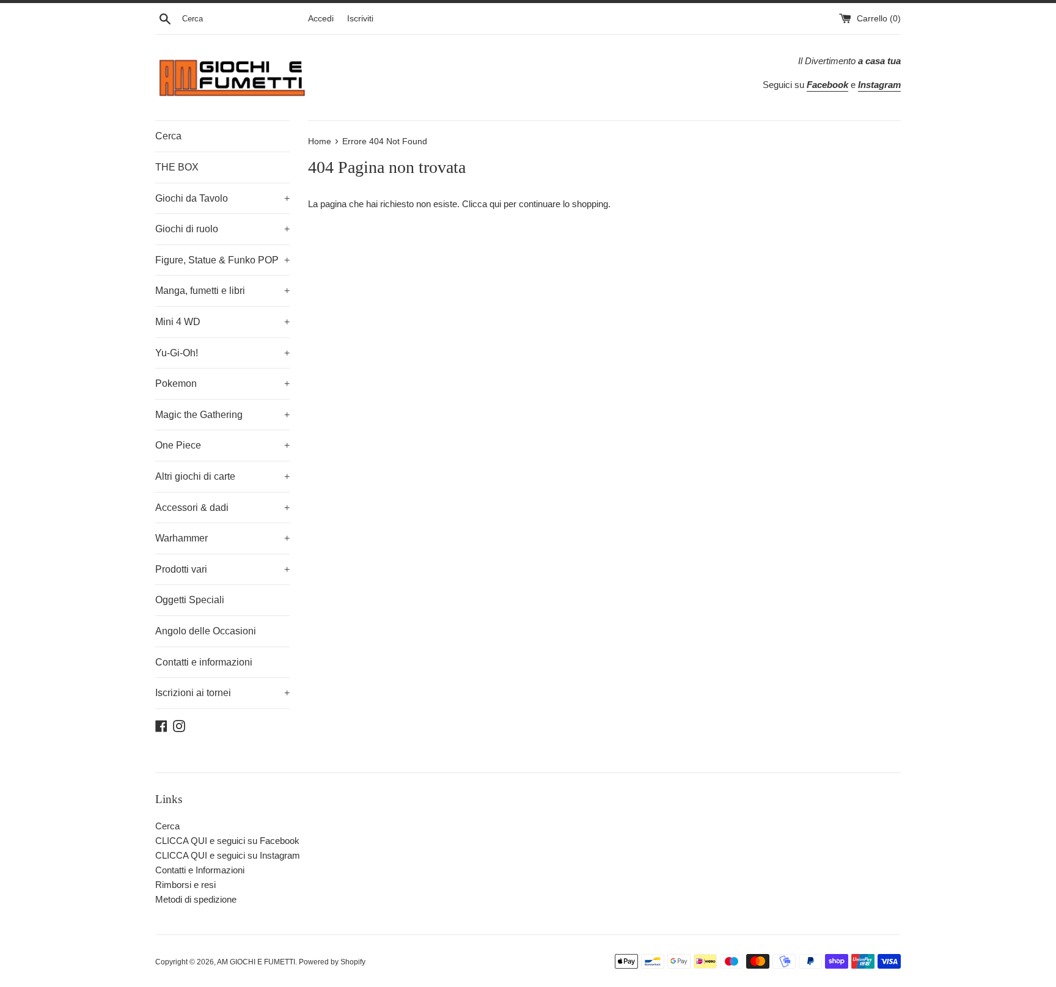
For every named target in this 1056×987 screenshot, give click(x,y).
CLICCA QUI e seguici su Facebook (227, 840)
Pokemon (222, 383)
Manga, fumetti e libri (222, 290)
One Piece (222, 445)
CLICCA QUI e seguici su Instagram (227, 855)
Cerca (168, 136)
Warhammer (222, 538)
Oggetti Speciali (189, 600)
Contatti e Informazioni (199, 870)
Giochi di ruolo (222, 229)
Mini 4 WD (222, 322)
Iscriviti (360, 18)
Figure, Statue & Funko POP (222, 260)
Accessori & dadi (222, 507)
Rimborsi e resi (185, 884)
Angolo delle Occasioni (205, 631)
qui (495, 204)
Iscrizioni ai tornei (222, 693)
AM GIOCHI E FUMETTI (256, 962)
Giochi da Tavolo (222, 198)
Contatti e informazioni (203, 662)
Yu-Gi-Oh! (222, 353)
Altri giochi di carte (222, 476)
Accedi (321, 18)
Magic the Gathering (222, 414)
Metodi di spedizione (196, 899)
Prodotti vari (222, 569)
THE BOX (177, 167)
